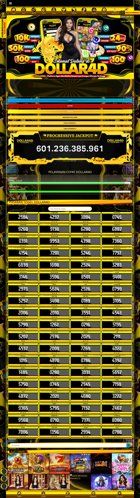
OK (70, 287)
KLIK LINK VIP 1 (127, 17)
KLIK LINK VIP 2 (127, 21)
